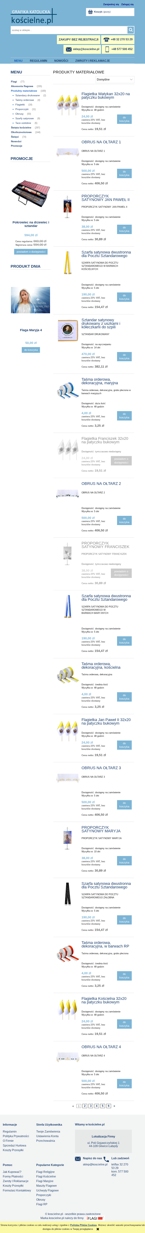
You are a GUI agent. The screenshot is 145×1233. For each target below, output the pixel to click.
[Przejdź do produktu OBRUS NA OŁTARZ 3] (68, 778)
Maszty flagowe (46, 1185)
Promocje (16, 145)
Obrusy (19, 113)
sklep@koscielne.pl (95, 1164)
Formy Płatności (13, 1176)
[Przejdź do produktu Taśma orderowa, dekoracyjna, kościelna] (68, 674)
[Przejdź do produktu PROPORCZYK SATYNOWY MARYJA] (68, 838)
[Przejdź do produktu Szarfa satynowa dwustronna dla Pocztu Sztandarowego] (68, 263)
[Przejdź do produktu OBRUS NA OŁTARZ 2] (68, 494)
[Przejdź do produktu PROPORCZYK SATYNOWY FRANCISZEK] (68, 554)
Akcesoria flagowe (22, 86)
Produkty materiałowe (24, 90)
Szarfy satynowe (24, 118)
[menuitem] (18, 60)
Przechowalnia (45, 1140)
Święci (15, 136)
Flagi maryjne (44, 1181)
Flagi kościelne (46, 1176)
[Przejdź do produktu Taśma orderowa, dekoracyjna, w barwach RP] (68, 953)
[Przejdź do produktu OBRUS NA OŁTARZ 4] (68, 1057)
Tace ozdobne (23, 123)
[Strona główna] (34, 16)
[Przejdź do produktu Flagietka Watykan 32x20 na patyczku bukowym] (68, 104)
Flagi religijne (45, 1171)
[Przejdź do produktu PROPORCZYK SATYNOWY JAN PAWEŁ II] (68, 207)
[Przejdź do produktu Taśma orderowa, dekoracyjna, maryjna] (68, 390)
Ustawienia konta (47, 1136)
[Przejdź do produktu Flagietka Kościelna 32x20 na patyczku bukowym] (68, 1009)
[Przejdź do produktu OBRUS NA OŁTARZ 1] (68, 152)
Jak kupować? (12, 1171)
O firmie (8, 1140)
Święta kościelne (21, 127)
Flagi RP (41, 1204)
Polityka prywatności (16, 1136)
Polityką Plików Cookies (83, 1225)
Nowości (16, 141)
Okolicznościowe (21, 132)
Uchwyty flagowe (47, 1190)
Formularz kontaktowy (17, 1190)
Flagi (14, 81)
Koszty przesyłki (13, 1150)
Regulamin (10, 1131)
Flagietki (20, 104)
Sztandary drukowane (27, 95)
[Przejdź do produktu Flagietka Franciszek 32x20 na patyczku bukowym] (68, 449)
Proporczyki (21, 109)
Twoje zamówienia (48, 1131)
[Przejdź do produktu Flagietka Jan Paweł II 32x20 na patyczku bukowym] (68, 730)
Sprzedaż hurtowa (14, 1145)
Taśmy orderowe (24, 100)
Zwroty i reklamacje (15, 1181)
